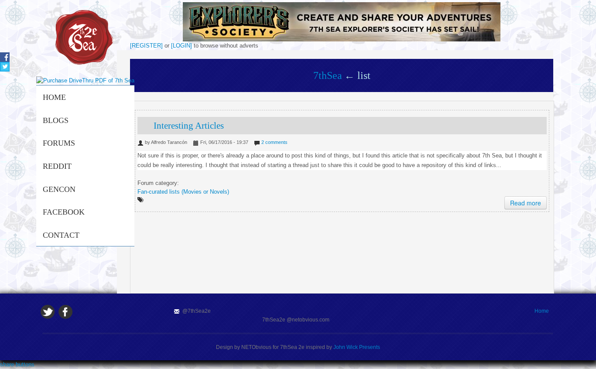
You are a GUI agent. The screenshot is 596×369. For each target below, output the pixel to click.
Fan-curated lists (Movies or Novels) (183, 191)
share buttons (17, 364)
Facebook (64, 212)
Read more (525, 202)
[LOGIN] (181, 45)
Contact (61, 235)
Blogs (56, 120)
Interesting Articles (189, 125)
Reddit (57, 166)
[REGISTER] (146, 45)
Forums (59, 143)
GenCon (59, 189)
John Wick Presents (356, 347)
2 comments (274, 142)
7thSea (327, 75)
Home (54, 97)
